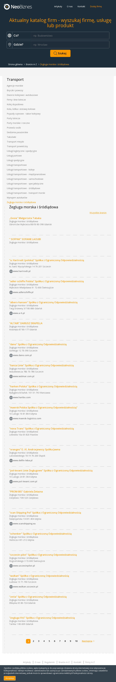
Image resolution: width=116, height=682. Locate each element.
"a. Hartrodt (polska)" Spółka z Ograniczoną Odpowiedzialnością (46, 260)
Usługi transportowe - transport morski (26, 192)
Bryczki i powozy (15, 90)
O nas (70, 6)
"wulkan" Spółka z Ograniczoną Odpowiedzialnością (39, 575)
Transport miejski (15, 141)
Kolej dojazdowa (15, 104)
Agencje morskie (15, 85)
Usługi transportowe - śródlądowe (23, 188)
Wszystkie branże (98, 212)
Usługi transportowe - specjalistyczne (25, 183)
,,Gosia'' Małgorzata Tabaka (25, 218)
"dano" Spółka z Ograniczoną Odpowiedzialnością (38, 344)
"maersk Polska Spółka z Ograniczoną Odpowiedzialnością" (43, 407)
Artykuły (58, 6)
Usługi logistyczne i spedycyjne (22, 151)
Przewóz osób (14, 127)
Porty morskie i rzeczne (18, 123)
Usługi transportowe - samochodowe (25, 178)
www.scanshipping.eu (24, 523)
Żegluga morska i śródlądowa (21, 202)
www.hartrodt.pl (22, 271)
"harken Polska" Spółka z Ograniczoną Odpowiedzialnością (43, 386)
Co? (16, 35)
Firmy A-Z (90, 662)
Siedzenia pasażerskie (17, 132)
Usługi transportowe (17, 165)
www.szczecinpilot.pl (24, 565)
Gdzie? (18, 44)
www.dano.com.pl (22, 355)
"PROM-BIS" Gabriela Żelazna (26, 491)
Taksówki (11, 137)
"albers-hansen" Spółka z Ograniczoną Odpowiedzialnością (43, 302)
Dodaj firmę (96, 6)
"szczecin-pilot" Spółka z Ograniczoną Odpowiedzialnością (43, 554)
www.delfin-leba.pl (22, 460)
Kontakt (81, 6)
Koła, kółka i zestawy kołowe (21, 109)
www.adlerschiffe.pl (23, 292)
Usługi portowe (14, 155)
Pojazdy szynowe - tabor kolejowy (23, 113)
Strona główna (15, 64)
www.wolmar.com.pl (23, 376)
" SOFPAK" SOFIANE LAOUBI (25, 239)
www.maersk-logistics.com (27, 418)
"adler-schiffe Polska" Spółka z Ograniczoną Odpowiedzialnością (46, 281)
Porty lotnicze (13, 118)
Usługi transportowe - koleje (21, 169)
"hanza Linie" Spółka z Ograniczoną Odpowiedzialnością (41, 365)
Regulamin (49, 662)
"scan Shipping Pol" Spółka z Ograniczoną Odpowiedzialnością (45, 512)
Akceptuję (9, 678)
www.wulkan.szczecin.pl (25, 586)
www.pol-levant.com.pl (25, 481)
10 (76, 641)
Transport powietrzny (17, 146)
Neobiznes (18, 6)
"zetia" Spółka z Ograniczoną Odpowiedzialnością (38, 596)
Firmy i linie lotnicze (16, 99)
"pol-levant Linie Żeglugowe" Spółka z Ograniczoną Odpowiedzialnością (50, 470)
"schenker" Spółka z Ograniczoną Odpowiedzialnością (40, 533)
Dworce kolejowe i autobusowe (22, 95)
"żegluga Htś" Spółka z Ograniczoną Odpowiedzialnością (42, 617)
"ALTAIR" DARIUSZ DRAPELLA (25, 323)
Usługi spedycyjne (15, 160)
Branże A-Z (31, 64)
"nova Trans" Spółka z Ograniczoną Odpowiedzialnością (41, 428)
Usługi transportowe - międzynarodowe (26, 174)
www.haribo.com (22, 397)
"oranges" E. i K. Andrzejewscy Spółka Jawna (34, 449)
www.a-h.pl (19, 313)
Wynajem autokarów (17, 197)
